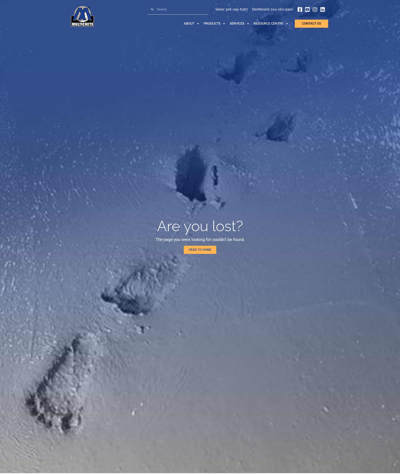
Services (237, 23)
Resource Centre (268, 23)
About (189, 23)
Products (212, 23)
